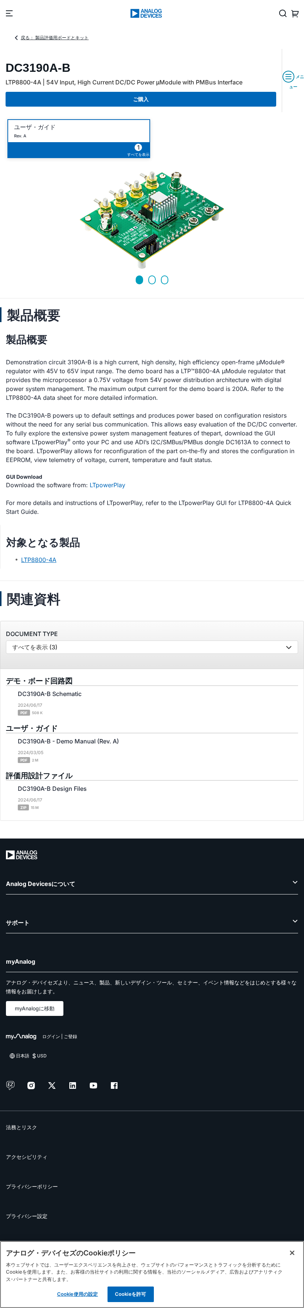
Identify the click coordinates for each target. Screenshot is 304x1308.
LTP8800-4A (38, 559)
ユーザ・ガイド (35, 127)
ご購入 (141, 99)
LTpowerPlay (107, 485)
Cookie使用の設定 (77, 1294)
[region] (152, 1274)
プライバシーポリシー (32, 1186)
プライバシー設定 (26, 1216)
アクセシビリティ (26, 1157)
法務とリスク (21, 1127)
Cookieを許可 (130, 1294)
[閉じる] (292, 1253)
